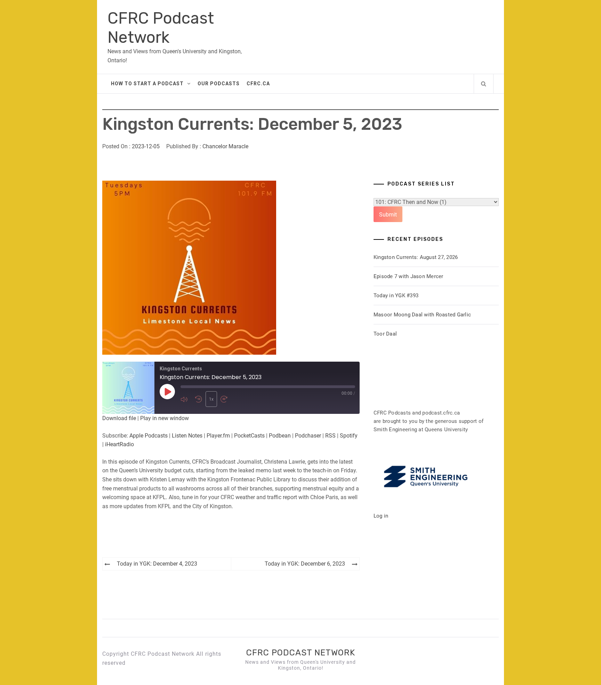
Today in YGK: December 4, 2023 (157, 563)
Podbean (280, 435)
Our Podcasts (219, 83)
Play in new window (164, 418)
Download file (119, 418)
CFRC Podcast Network (160, 28)
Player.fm (218, 435)
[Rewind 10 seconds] (198, 399)
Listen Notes (187, 435)
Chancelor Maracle (225, 146)
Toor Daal (385, 334)
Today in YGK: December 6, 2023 (305, 563)
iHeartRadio (119, 444)
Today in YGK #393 (396, 295)
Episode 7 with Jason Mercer (408, 276)
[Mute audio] (186, 399)
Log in (381, 516)
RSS (330, 435)
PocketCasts (249, 435)
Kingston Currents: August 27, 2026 (416, 257)
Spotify (349, 435)
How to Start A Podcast (147, 83)
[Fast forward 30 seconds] (226, 399)
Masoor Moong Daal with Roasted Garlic (422, 315)
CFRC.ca (258, 83)
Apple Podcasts (148, 435)
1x (211, 399)
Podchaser (308, 435)
